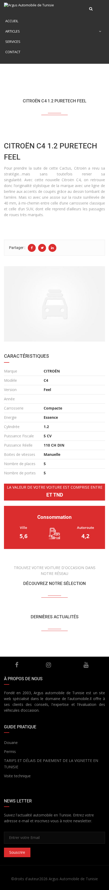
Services (12, 41)
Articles (12, 31)
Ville (23, 527)
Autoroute (85, 527)
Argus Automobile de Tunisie (73, 878)
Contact (12, 51)
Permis (10, 751)
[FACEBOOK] (17, 665)
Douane (11, 742)
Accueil (11, 21)
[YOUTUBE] (86, 665)
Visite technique (17, 775)
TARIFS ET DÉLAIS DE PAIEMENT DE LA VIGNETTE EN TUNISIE (51, 763)
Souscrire (17, 852)
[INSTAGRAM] (48, 665)
